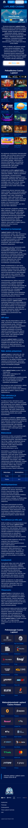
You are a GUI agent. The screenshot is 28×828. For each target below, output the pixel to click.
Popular (3, 76)
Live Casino (9, 77)
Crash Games (16, 77)
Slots (22, 76)
